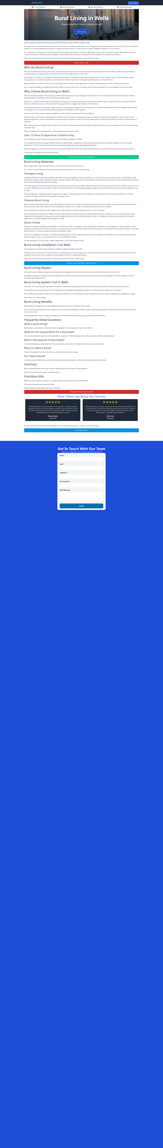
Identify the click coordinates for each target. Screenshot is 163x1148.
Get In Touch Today (81, 63)
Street (38, 388)
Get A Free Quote (82, 430)
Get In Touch (133, 3)
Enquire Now (81, 436)
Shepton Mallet (29, 388)
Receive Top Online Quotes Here (81, 392)
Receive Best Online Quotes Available (81, 157)
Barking (57, 388)
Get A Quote (81, 32)
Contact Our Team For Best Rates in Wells (81, 263)
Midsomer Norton (47, 388)
